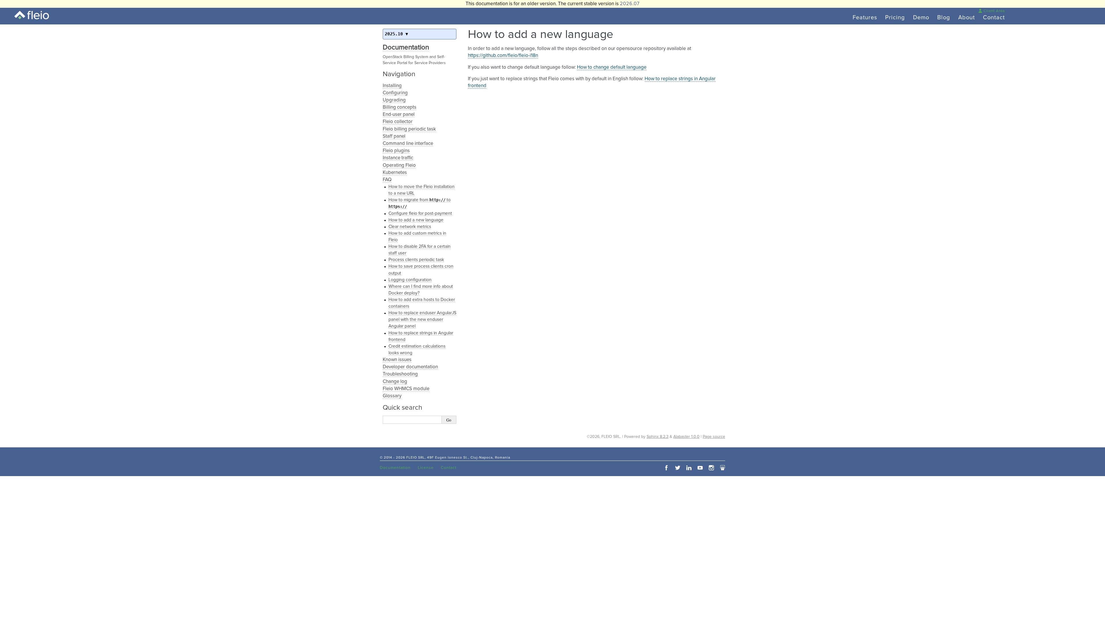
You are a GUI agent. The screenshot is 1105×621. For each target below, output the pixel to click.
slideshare (722, 467)
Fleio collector (398, 121)
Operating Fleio (399, 165)
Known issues (397, 359)
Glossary (392, 396)
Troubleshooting (400, 374)
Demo (921, 17)
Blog (943, 17)
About (966, 17)
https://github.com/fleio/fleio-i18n (503, 55)
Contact (994, 17)
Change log (395, 381)
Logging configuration (410, 280)
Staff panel (394, 136)
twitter (677, 467)
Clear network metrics (409, 227)
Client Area (994, 11)
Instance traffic (398, 158)
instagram (711, 467)
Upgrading (394, 100)
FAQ (387, 179)
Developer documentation (410, 367)
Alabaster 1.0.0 (686, 437)
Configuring (395, 93)
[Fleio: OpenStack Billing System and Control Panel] (31, 15)
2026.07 (630, 3)
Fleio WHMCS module (406, 388)
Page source (714, 437)
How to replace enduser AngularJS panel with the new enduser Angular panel (422, 319)
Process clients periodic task (416, 260)
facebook (666, 467)
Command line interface (408, 143)
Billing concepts (399, 107)
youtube (700, 467)
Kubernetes (395, 172)
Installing (392, 85)
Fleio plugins (396, 150)
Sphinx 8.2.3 (657, 437)
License (426, 468)
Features (865, 17)
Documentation (406, 47)
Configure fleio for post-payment (420, 213)
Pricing (895, 17)
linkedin (688, 467)
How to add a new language (415, 220)
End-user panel (399, 114)
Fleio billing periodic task (409, 129)
